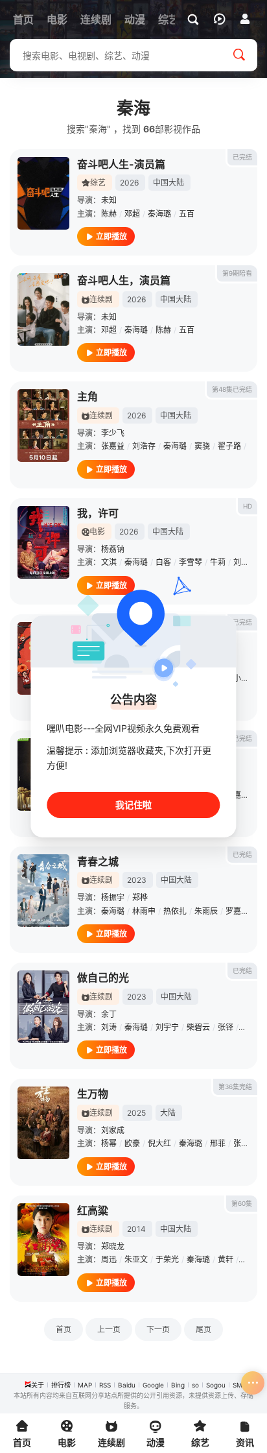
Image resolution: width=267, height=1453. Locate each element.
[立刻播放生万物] (43, 1123)
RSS (105, 1385)
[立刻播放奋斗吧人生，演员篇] (43, 309)
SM (237, 1385)
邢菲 (218, 1143)
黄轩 (225, 1259)
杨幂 (109, 1143)
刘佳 (241, 562)
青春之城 (98, 861)
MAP (85, 1385)
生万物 (92, 1093)
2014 (136, 1229)
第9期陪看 (237, 273)
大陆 (168, 1113)
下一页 (158, 1329)
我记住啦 (133, 804)
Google (153, 1385)
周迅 (109, 1259)
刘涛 (109, 1027)
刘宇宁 (167, 1027)
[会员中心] (245, 18)
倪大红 (159, 1143)
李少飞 (112, 433)
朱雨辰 (206, 911)
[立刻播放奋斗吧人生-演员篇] (43, 193)
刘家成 (112, 1130)
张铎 (225, 1027)
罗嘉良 (237, 911)
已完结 (242, 157)
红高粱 (92, 1210)
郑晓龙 (112, 1246)
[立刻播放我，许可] (43, 542)
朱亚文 (136, 1259)
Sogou (216, 1385)
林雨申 (144, 911)
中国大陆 (168, 182)
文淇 (109, 562)
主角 (87, 396)
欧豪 (132, 1143)
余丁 (109, 1014)
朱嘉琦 (237, 795)
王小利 (237, 678)
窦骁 (202, 446)
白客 (163, 562)
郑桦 (140, 897)
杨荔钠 (112, 549)
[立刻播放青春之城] (43, 890)
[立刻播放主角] (43, 425)
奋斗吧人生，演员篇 (123, 280)
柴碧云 (198, 1027)
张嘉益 (112, 446)
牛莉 (218, 562)
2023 (136, 880)
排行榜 (61, 1385)
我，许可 (98, 513)
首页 (63, 1329)
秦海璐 (159, 214)
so (195, 1385)
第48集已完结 (232, 389)
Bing (178, 1385)
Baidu (126, 1385)
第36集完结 (235, 1086)
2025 (136, 1113)
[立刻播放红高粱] (43, 1239)
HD (247, 506)
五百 (186, 214)
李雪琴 (190, 562)
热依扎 (175, 911)
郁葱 (249, 1027)
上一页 (109, 1329)
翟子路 (229, 446)
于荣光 (167, 1259)
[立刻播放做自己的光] (43, 1006)
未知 (109, 200)
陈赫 (109, 214)
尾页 (203, 1329)
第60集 (241, 1203)
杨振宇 (112, 897)
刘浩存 (144, 446)
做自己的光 (103, 977)
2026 (129, 182)
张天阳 (245, 1143)
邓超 (132, 214)
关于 (37, 1385)
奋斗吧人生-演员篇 (121, 164)
